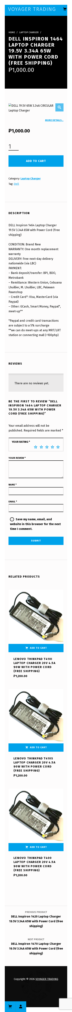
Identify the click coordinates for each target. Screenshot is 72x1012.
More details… (54, 120)
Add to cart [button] (38, 647)
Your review (17, 458)
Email (12, 501)
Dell (16, 184)
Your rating (21, 441)
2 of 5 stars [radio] (41, 447)
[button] (59, 107)
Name (12, 484)
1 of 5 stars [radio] (36, 447)
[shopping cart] (64, 9)
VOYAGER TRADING (46, 979)
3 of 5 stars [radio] (47, 447)
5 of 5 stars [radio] (58, 447)
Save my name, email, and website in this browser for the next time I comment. (35, 524)
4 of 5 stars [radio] (52, 447)
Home (11, 32)
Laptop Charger (29, 32)
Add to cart (36, 161)
